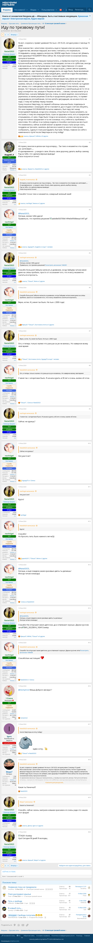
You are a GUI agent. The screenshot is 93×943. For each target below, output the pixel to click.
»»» (15, 68)
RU (19, 936)
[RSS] (91, 935)
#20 (89, 832)
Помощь (79, 936)
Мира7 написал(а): (26, 802)
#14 (89, 608)
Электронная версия (20, 18)
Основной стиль (9, 936)
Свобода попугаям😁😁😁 (30, 915)
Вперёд (13, 35)
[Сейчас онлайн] (9, 152)
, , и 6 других (32, 636)
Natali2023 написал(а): (27, 292)
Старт (26, 903)
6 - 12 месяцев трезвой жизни (34, 889)
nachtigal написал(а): (27, 257)
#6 (90, 288)
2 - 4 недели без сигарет (35, 917)
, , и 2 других (35, 169)
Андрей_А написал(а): (27, 180)
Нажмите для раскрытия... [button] (54, 782)
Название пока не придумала (22, 887)
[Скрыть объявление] (90, 16)
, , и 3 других (38, 325)
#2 (90, 142)
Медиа (33, 10)
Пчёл (9, 896)
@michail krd (23, 690)
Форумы (7, 10)
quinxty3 (10, 910)
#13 (89, 565)
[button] (27, 10)
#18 (89, 760)
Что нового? (19, 10)
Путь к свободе (15, 901)
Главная (87, 936)
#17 (89, 724)
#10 (89, 443)
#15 (89, 643)
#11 (89, 487)
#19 (89, 797)
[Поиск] (89, 10)
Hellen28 (11, 903)
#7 (90, 331)
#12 (89, 521)
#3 (90, 175)
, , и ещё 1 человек (37, 247)
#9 (90, 409)
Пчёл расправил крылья (19, 894)
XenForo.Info (15, 941)
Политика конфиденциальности (63, 936)
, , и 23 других (36, 136)
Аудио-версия (37, 18)
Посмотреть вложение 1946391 (56, 265)
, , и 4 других (34, 860)
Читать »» (13, 170)
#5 (90, 253)
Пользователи (48, 10)
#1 (90, 39)
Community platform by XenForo (42, 938)
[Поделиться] (87, 39)
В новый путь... (15, 908)
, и (30, 403)
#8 (90, 365)
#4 (90, 210)
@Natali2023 (23, 213)
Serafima (11, 889)
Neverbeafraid (12, 917)
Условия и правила (43, 936)
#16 (89, 686)
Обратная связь (29, 936)
